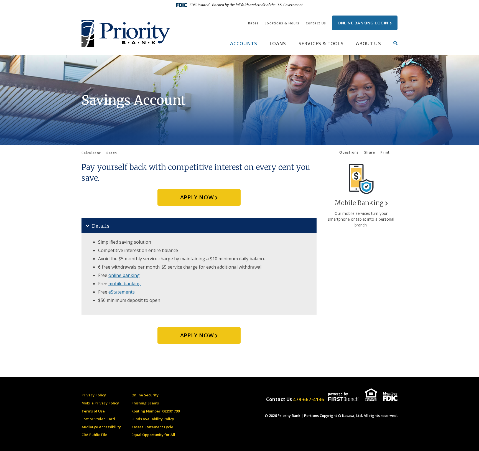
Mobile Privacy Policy (100, 403)
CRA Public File (94, 434)
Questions (349, 152)
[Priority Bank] (125, 32)
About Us (368, 43)
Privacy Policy (93, 395)
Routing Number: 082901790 (155, 411)
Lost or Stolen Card (98, 418)
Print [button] (385, 152)
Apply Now (197, 197)
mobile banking (124, 284)
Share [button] (369, 152)
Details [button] (101, 226)
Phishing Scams (145, 403)
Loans (277, 43)
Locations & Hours (282, 23)
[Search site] (395, 43)
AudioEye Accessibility (101, 426)
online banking (124, 275)
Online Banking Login (363, 23)
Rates (253, 23)
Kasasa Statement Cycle (152, 426)
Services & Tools (321, 43)
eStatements (121, 292)
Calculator (91, 153)
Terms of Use (93, 411)
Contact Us (316, 23)
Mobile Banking (359, 203)
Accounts (243, 43)
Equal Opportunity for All (153, 434)
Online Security (145, 395)
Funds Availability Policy (152, 418)
